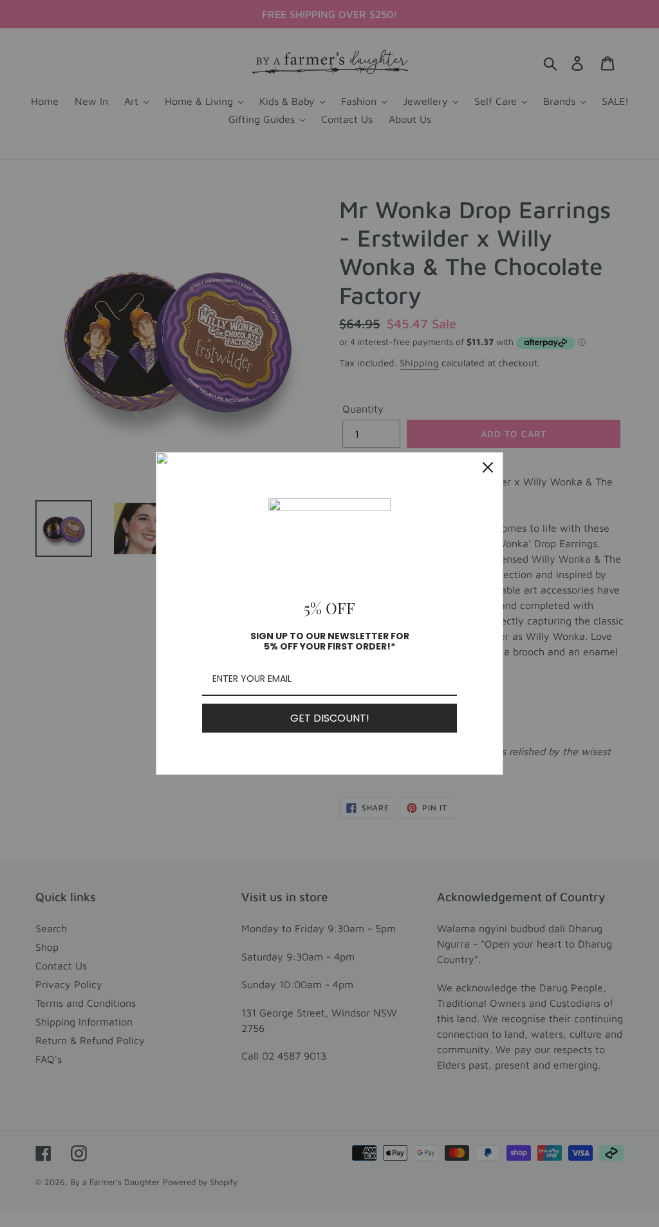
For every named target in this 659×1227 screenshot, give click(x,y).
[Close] (487, 467)
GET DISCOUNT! (329, 718)
